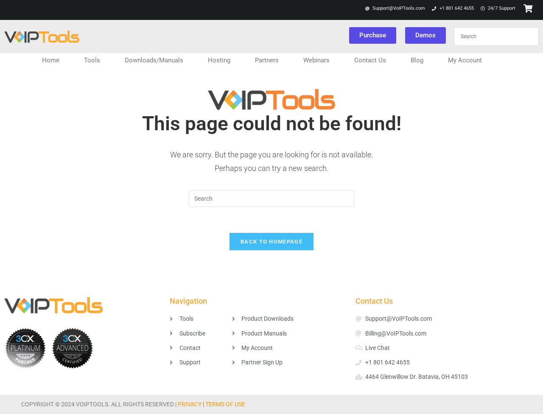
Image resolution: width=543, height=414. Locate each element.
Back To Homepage (271, 241)
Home (50, 60)
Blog (417, 60)
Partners (267, 60)
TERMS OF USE (225, 404)
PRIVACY (190, 404)
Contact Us (370, 60)
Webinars (316, 60)
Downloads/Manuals (154, 60)
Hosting (219, 60)
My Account (465, 60)
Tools (92, 60)
